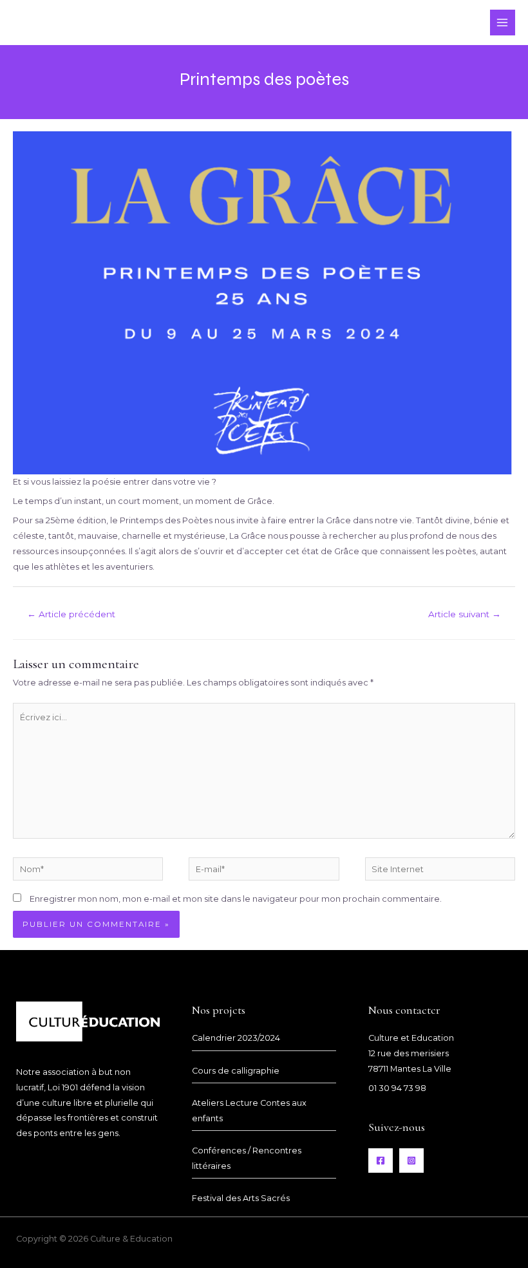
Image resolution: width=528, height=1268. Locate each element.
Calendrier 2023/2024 (236, 1038)
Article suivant (464, 614)
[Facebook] (380, 1160)
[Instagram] (411, 1160)
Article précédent (71, 614)
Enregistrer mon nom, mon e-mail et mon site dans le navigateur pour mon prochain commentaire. (236, 899)
